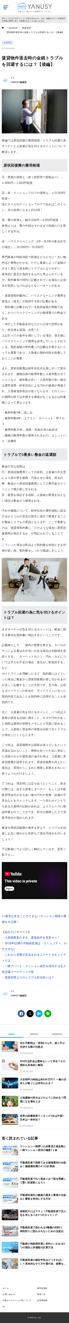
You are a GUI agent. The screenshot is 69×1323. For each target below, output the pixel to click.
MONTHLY (57, 1034)
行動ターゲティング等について (17, 1300)
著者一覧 (41, 1294)
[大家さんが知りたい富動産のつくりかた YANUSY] (34, 6)
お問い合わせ (9, 1294)
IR (4, 1307)
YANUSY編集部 (19, 82)
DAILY (11, 1034)
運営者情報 (42, 1288)
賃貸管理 (7, 43)
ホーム (6, 1288)
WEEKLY (34, 1034)
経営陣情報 (42, 1300)
